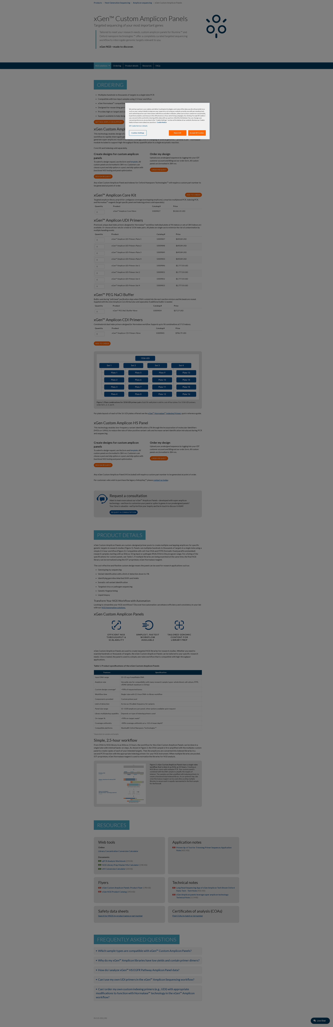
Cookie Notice (162, 122)
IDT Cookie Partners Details (138, 126)
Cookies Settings (137, 133)
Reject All (177, 133)
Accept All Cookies (197, 133)
